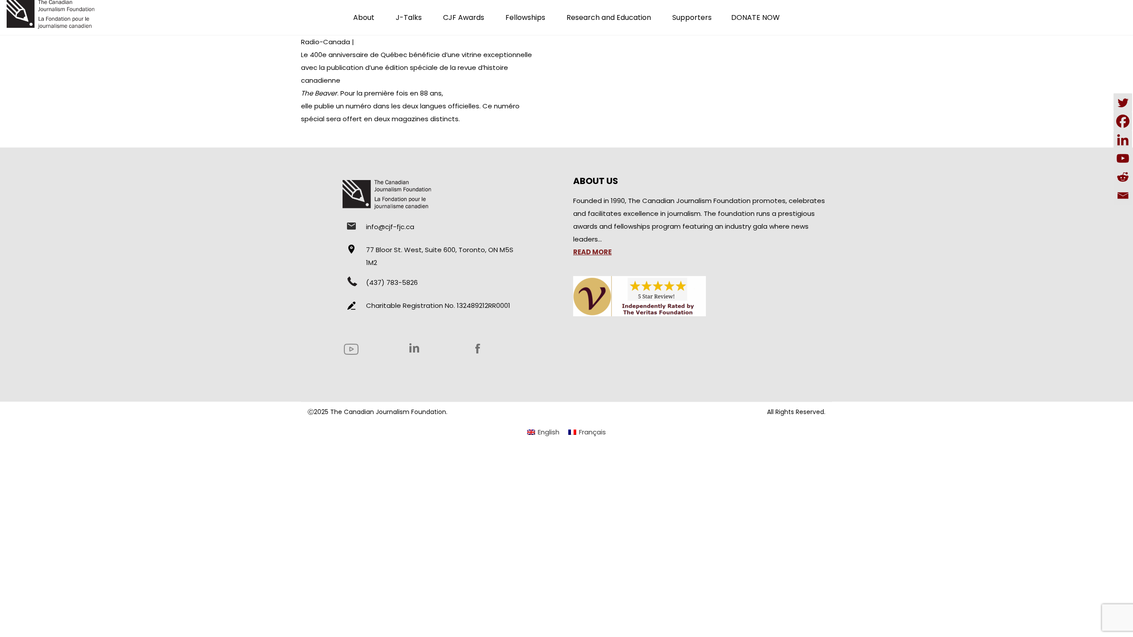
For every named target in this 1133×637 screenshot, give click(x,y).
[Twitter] (1123, 102)
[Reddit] (1123, 177)
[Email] (1123, 195)
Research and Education (608, 17)
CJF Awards (463, 17)
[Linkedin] (1123, 139)
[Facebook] (1123, 121)
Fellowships (525, 17)
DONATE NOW (755, 17)
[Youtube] (1123, 158)
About (363, 17)
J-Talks (409, 17)
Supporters (692, 17)
